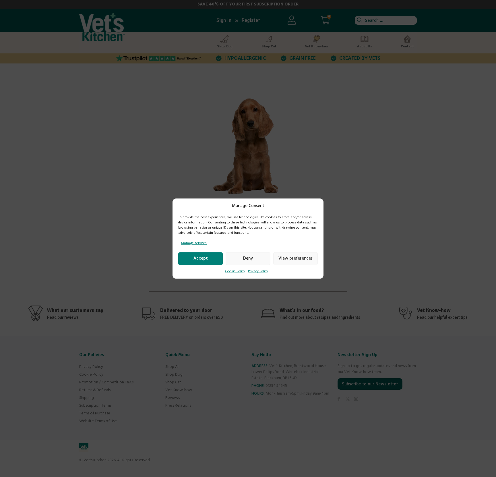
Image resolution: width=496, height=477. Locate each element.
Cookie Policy (235, 271)
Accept (200, 258)
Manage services (194, 243)
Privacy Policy (258, 271)
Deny (248, 258)
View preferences (295, 258)
